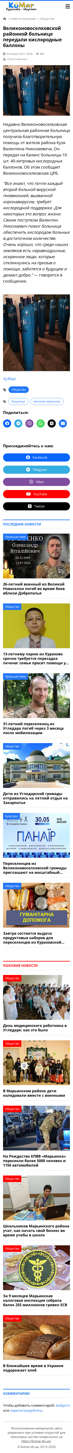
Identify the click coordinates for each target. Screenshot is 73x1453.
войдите (63, 1405)
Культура (11, 816)
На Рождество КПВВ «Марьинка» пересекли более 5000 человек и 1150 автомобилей (34, 1160)
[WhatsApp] (40, 423)
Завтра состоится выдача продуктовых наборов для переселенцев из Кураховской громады (32, 937)
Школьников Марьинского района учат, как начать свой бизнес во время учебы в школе (36, 1230)
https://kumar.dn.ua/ (36, 1441)
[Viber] (29, 423)
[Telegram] (18, 423)
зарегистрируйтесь (26, 1410)
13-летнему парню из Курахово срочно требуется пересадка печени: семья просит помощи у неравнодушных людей (34, 658)
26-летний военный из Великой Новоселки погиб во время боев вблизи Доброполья (34, 588)
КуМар (9, 378)
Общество (19, 389)
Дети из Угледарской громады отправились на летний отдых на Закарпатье (35, 798)
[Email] (63, 423)
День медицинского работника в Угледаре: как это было (35, 1027)
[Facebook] (7, 423)
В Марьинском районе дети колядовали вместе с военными (34, 1093)
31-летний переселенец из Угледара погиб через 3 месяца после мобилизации (33, 728)
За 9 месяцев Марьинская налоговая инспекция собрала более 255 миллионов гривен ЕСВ (35, 1300)
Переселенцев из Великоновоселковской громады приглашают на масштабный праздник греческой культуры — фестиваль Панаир (35, 868)
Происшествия (15, 537)
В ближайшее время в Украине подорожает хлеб (33, 1367)
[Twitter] (52, 423)
